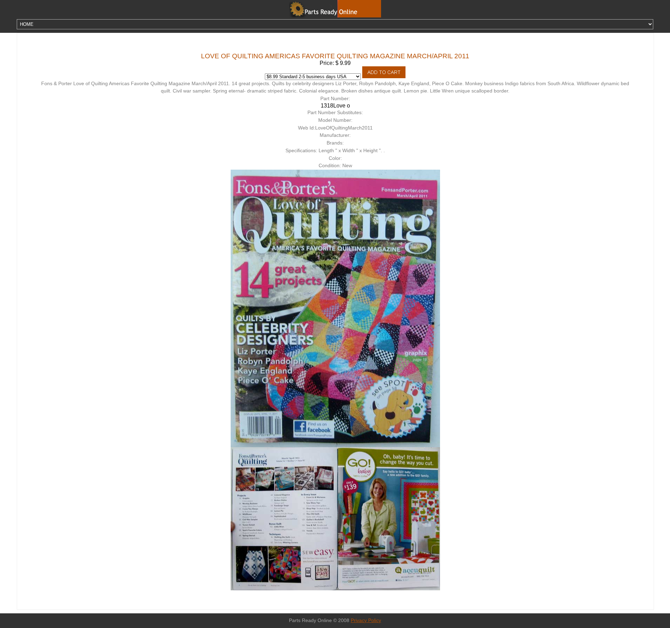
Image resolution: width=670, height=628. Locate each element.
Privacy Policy (366, 620)
